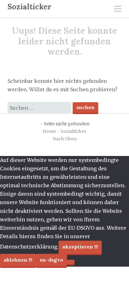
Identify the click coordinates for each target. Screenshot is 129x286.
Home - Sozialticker (64, 131)
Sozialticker (29, 7)
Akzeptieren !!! (80, 246)
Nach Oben (65, 139)
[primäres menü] (117, 9)
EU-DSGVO (51, 260)
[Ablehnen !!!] (71, 262)
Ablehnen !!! (18, 260)
